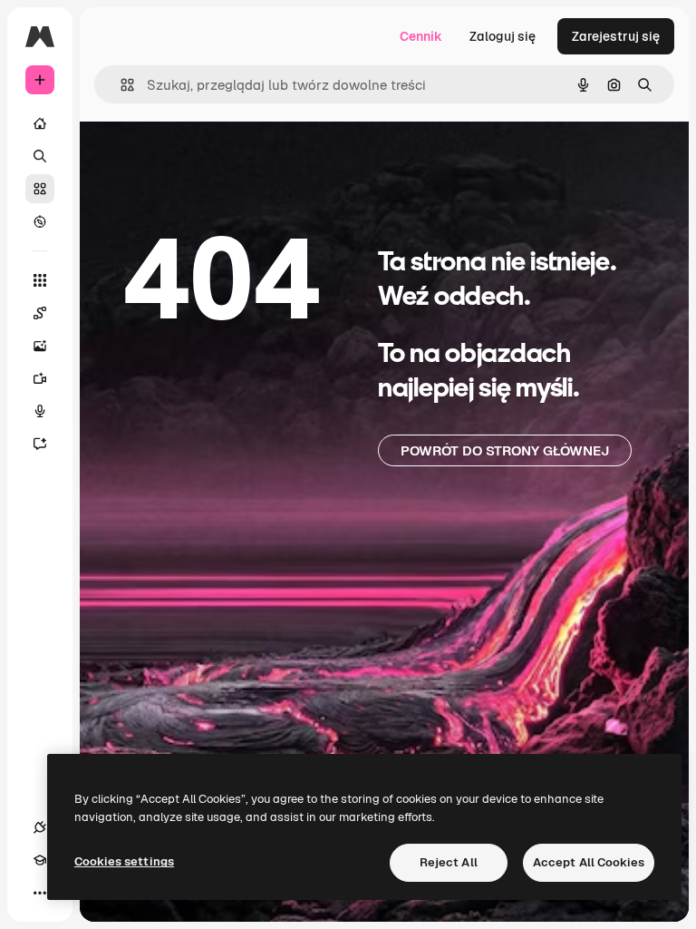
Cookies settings (124, 861)
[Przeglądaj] (39, 221)
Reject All (449, 862)
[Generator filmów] (39, 378)
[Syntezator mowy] (39, 410)
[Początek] (39, 123)
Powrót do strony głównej (505, 450)
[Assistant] (39, 443)
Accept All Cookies (588, 862)
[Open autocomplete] (120, 85)
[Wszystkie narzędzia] (39, 280)
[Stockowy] (39, 188)
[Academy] (39, 860)
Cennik (421, 36)
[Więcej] (39, 892)
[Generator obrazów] (39, 345)
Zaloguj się (502, 36)
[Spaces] (39, 313)
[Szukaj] (39, 156)
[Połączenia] (39, 827)
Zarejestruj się (616, 36)
